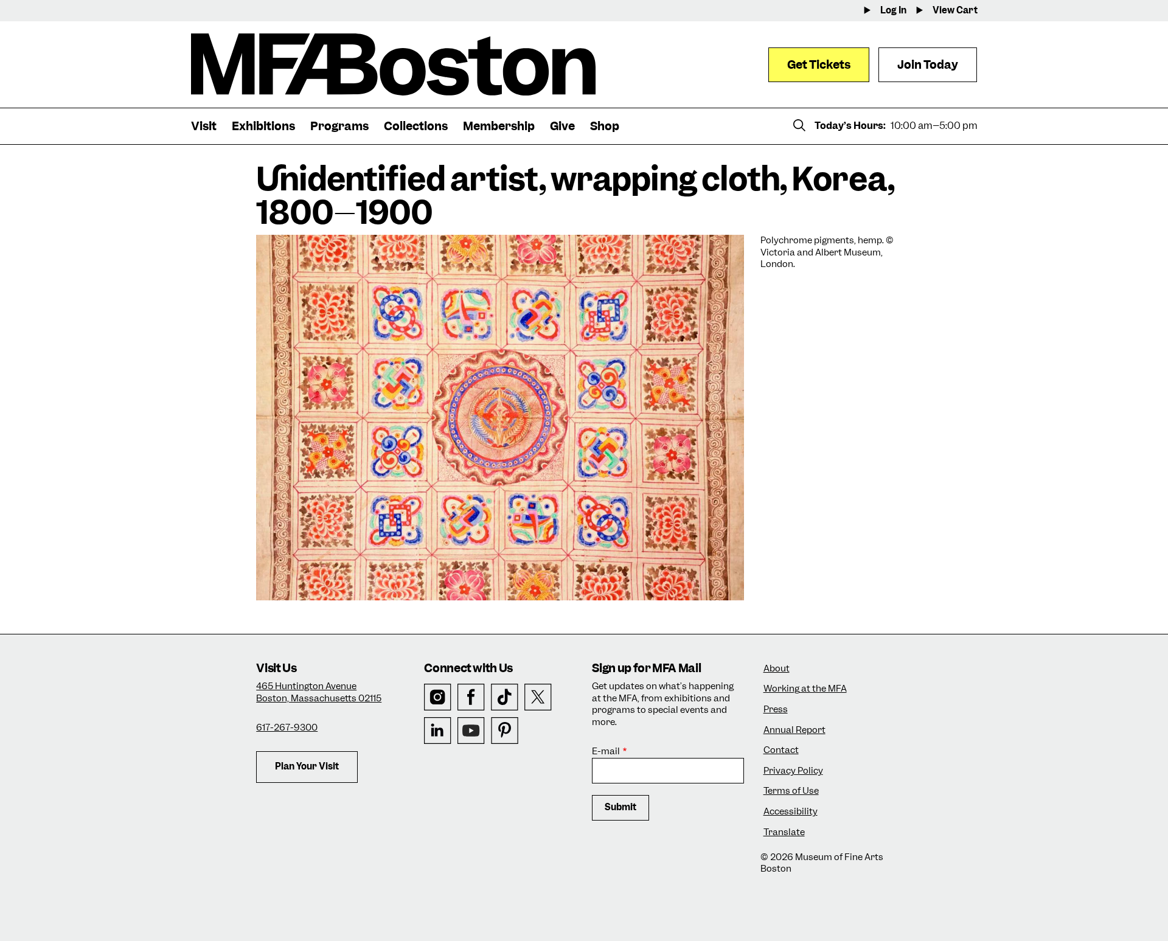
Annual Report (794, 730)
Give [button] (562, 126)
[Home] (393, 64)
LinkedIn (437, 731)
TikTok (504, 697)
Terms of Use (791, 791)
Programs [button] (339, 126)
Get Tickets (818, 64)
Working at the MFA (805, 689)
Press (775, 709)
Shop (604, 126)
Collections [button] (416, 126)
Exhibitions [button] (263, 126)
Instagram (437, 697)
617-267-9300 (287, 727)
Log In (893, 10)
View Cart (955, 10)
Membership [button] (499, 126)
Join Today (927, 64)
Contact (781, 750)
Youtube (471, 731)
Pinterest (504, 731)
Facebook (471, 697)
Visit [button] (204, 126)
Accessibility (790, 812)
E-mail (606, 751)
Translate (784, 832)
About (776, 669)
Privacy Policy (793, 771)
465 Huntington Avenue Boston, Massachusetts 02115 (318, 692)
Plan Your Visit (307, 766)
